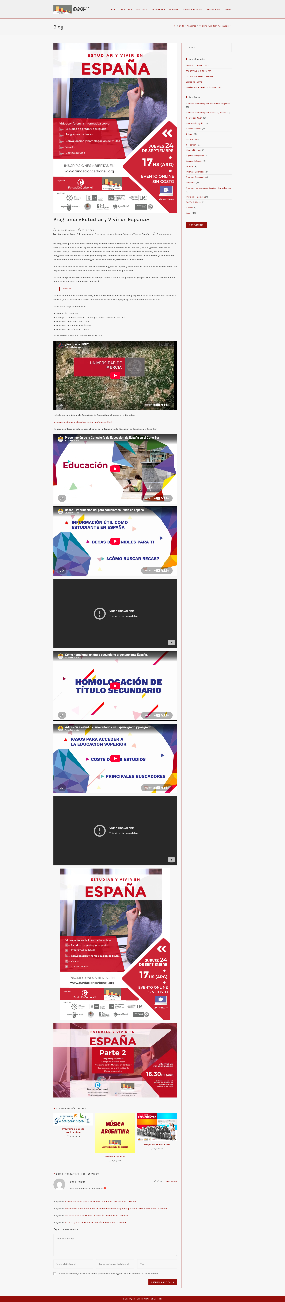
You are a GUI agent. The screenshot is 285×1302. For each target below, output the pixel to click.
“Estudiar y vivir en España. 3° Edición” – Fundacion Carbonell (96, 1215)
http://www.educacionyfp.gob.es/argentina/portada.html (82, 422)
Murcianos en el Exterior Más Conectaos (203, 87)
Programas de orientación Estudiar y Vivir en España (122, 234)
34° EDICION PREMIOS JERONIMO (200, 76)
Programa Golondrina (195, 172)
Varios (188, 213)
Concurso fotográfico (195, 123)
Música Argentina (115, 1156)
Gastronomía (192, 145)
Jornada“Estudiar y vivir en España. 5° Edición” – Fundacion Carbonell (100, 1201)
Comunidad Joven (66, 234)
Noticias (189, 166)
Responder (171, 1181)
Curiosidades (192, 139)
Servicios (67, 288)
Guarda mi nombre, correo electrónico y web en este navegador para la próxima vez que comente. (108, 1273)
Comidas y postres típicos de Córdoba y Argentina (208, 104)
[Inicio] (175, 26)
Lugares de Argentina (195, 156)
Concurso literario (194, 129)
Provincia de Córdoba (195, 197)
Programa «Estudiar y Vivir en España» (215, 26)
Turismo (189, 208)
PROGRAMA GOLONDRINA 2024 (199, 71)
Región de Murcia (193, 202)
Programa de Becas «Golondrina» (73, 1130)
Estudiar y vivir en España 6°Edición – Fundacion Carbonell (95, 1222)
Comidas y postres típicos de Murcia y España (206, 112)
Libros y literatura (193, 150)
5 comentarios (164, 234)
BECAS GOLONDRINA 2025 (197, 66)
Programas (85, 234)
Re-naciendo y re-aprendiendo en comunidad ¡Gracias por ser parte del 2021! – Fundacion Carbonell (115, 1208)
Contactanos (196, 225)
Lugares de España (194, 161)
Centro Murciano (66, 230)
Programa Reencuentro (157, 1144)
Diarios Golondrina (194, 82)
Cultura (189, 134)
